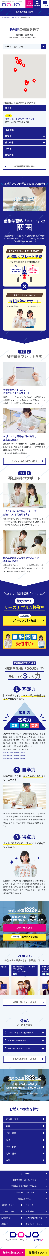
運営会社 (5, 1224)
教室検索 (37, 5)
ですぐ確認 (19, 619)
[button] (26, 84)
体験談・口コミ (7, 1205)
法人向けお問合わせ (34, 1218)
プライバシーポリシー (35, 1224)
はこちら (12, 1252)
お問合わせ (29, 5)
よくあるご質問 (7, 1211)
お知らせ (29, 1205)
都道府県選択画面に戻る (25, 166)
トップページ (24, 1174)
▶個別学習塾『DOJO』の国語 (14, 752)
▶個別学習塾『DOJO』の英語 (14, 756)
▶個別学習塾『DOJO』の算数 (14, 759)
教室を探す (30, 1211)
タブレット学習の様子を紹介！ (24, 461)
